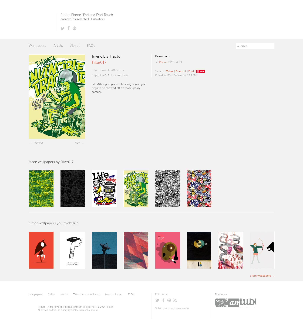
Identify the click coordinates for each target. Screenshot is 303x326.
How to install (113, 294)
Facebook (181, 71)
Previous (38, 142)
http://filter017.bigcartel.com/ (110, 75)
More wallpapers (260, 276)
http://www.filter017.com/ (108, 70)
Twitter (170, 71)
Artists (58, 46)
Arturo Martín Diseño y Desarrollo (233, 303)
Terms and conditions (86, 294)
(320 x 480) (170, 62)
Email (191, 71)
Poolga (43, 19)
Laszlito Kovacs (221, 303)
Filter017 (99, 63)
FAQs (91, 46)
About (75, 46)
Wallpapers (37, 46)
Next (77, 142)
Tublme (247, 303)
